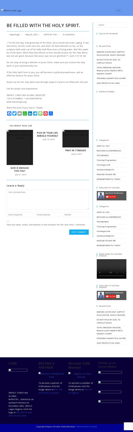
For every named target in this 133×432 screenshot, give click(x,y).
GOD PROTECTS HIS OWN (108, 83)
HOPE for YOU (50, 34)
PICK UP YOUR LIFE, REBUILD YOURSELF (47, 134)
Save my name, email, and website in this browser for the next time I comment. (46, 224)
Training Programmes (107, 160)
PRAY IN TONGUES (75, 150)
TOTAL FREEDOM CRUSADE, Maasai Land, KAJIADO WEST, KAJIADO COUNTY (110, 70)
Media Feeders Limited (87, 426)
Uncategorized (103, 165)
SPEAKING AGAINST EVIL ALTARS (111, 78)
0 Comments (69, 34)
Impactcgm (15, 34)
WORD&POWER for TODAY (108, 179)
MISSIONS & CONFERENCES (109, 151)
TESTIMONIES (103, 155)
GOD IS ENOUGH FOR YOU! (20, 169)
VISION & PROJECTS (105, 170)
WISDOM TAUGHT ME (106, 174)
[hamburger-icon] (119, 10)
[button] (128, 10)
